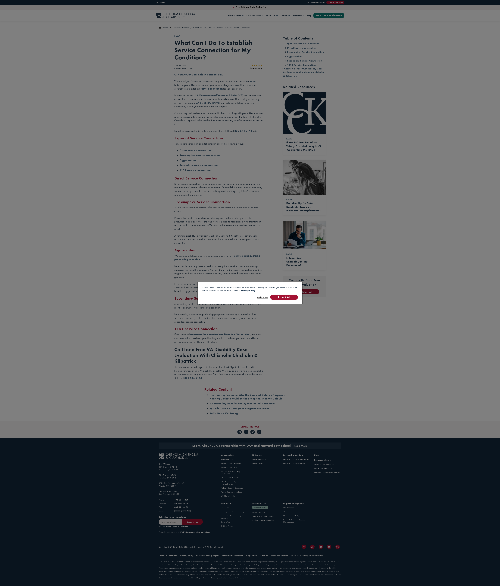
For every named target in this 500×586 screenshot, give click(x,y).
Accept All (284, 297)
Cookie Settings (262, 297)
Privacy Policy (248, 290)
